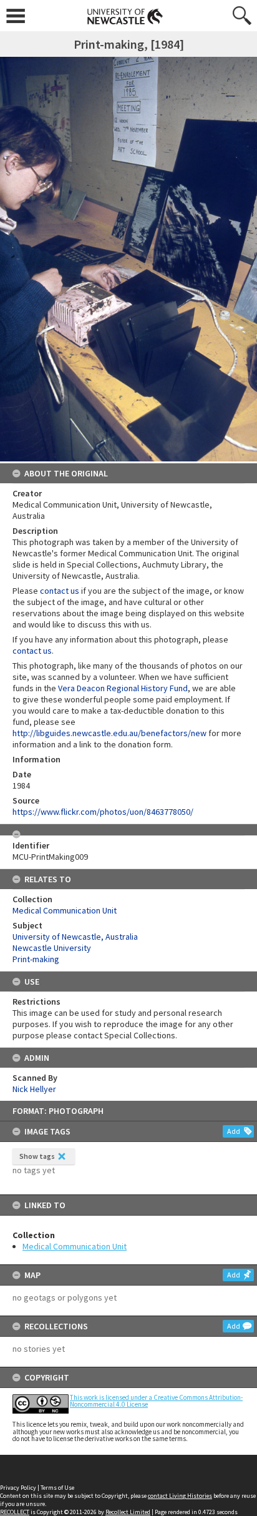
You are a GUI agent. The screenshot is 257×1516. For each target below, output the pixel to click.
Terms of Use (57, 1488)
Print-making (35, 959)
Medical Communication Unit (74, 1246)
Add (233, 1131)
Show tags (37, 1156)
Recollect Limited (127, 1512)
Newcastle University (51, 947)
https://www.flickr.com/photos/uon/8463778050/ (102, 811)
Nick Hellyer (34, 1089)
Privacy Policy (18, 1488)
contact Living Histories (180, 1496)
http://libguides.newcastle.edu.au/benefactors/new (109, 733)
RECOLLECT (14, 1512)
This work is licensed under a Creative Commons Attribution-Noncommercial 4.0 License (156, 1401)
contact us (59, 590)
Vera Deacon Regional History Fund (123, 688)
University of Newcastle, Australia (75, 936)
